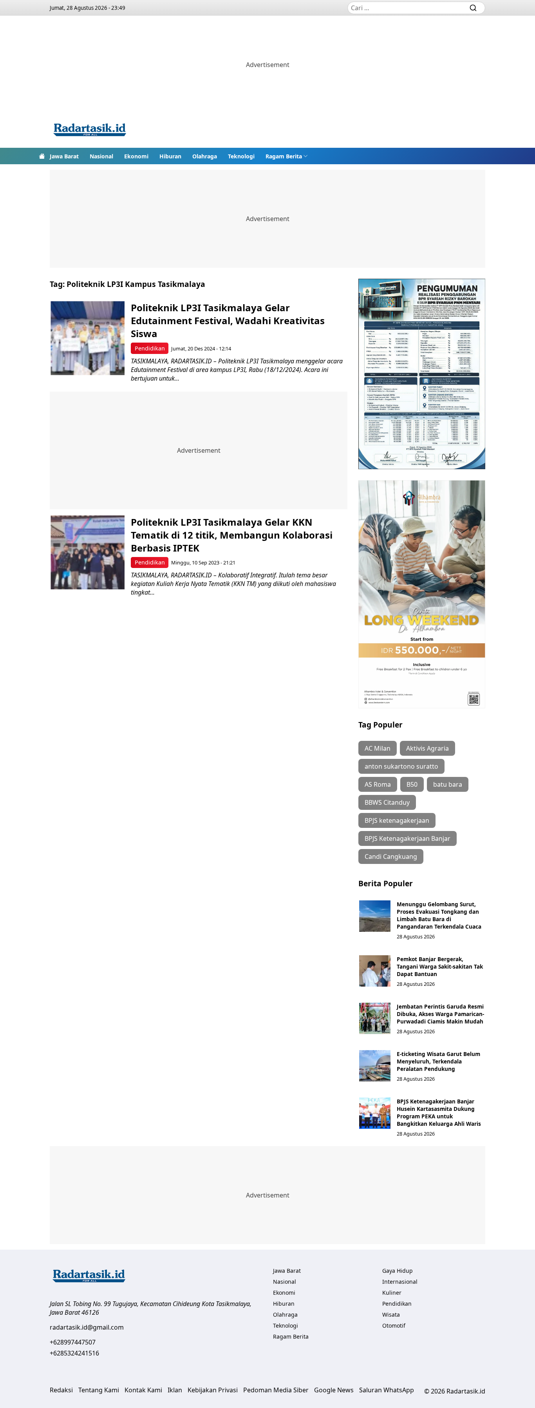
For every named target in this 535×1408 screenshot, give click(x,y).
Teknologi (241, 156)
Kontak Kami (143, 1390)
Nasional (101, 156)
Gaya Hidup (397, 1270)
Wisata (391, 1314)
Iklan (175, 1390)
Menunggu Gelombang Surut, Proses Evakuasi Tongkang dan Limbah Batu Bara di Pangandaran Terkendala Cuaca (439, 915)
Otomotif (393, 1325)
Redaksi (61, 1390)
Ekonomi (136, 156)
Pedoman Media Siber (276, 1390)
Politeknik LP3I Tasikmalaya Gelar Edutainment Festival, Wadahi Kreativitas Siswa (228, 320)
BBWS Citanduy (387, 802)
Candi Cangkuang (391, 856)
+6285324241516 (74, 1353)
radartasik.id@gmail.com (87, 1327)
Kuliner (391, 1292)
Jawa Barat (64, 156)
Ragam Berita (284, 156)
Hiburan (170, 156)
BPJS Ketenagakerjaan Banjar (407, 838)
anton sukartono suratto (401, 766)
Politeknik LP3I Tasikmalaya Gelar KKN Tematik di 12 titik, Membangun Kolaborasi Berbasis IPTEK (232, 534)
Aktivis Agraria (427, 748)
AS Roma (378, 784)
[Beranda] (42, 156)
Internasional (400, 1281)
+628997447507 (73, 1342)
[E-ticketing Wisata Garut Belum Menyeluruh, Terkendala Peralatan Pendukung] (374, 1065)
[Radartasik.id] (90, 131)
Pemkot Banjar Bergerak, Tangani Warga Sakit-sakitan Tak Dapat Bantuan (440, 966)
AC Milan (377, 748)
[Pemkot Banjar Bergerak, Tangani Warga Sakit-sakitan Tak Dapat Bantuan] (374, 971)
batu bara (447, 784)
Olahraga (204, 156)
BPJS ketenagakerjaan (397, 820)
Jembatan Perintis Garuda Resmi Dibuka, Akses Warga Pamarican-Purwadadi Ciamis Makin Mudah (440, 1014)
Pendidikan (150, 348)
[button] (287, 156)
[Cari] (473, 8)
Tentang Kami (98, 1390)
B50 (412, 784)
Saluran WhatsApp (386, 1390)
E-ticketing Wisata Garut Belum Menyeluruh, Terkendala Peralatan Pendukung (438, 1061)
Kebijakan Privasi (213, 1390)
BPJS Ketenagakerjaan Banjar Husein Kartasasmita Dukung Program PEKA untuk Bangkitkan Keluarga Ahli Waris (439, 1112)
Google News (334, 1390)
